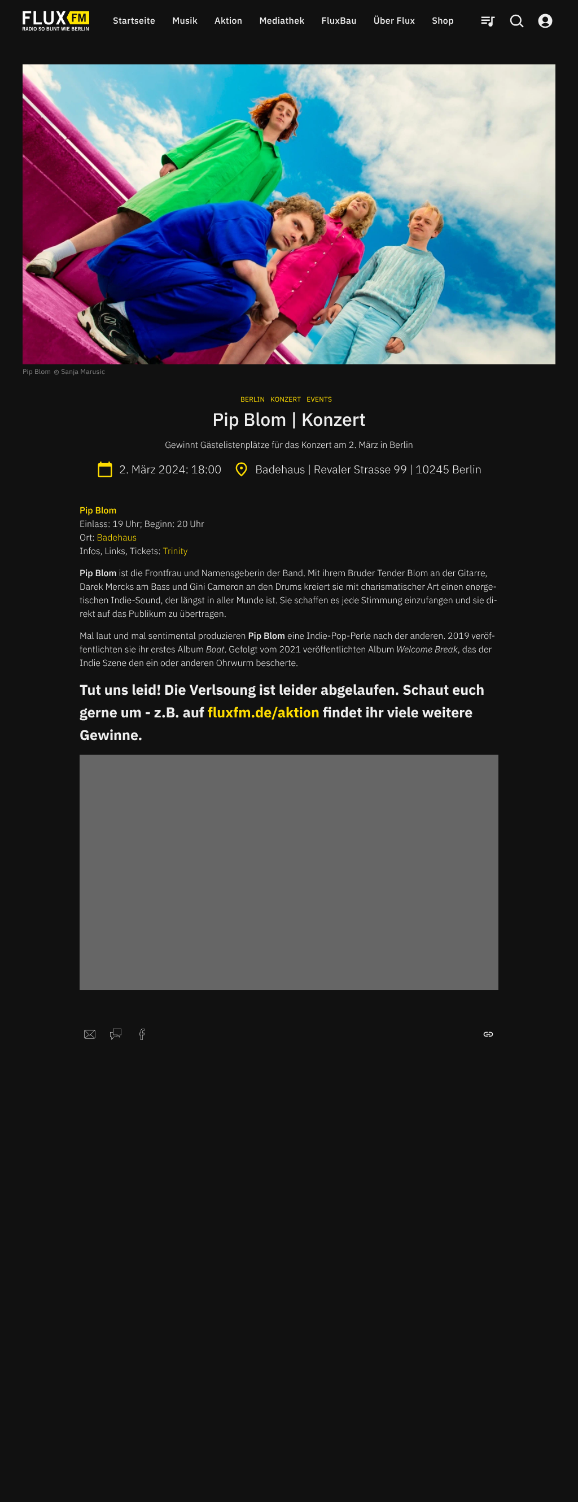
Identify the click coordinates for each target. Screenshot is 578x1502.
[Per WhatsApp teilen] (116, 1034)
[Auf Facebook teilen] (142, 1034)
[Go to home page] (56, 21)
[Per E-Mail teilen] (90, 1034)
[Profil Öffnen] (545, 21)
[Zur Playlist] (488, 21)
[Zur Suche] (516, 21)
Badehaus (117, 537)
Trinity (175, 551)
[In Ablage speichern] (488, 1034)
